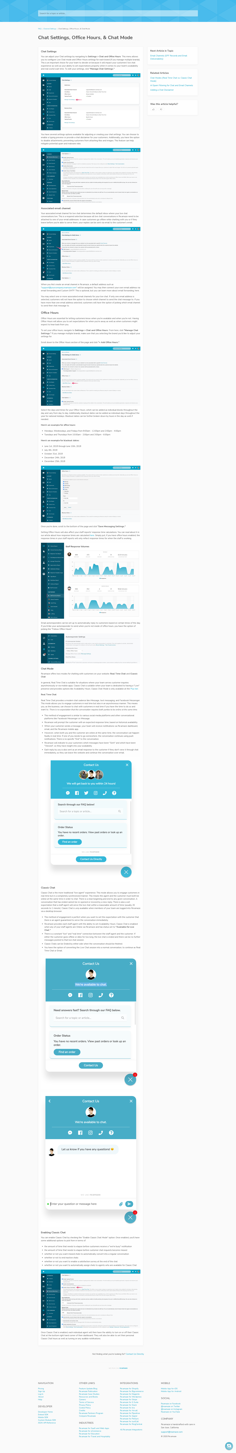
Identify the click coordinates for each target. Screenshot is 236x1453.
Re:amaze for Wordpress (130, 1397)
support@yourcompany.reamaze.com (59, 287)
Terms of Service (86, 1402)
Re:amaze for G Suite (129, 1402)
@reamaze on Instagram (171, 1409)
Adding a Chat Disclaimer (162, 90)
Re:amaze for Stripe (128, 1399)
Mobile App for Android (171, 1391)
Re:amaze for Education (89, 1433)
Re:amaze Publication (88, 1391)
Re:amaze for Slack (128, 1405)
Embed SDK (43, 1414)
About (40, 1397)
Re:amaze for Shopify (129, 1388)
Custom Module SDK (47, 1420)
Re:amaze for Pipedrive (130, 1413)
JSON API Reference (47, 1423)
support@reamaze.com (172, 1432)
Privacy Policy (85, 1405)
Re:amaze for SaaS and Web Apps (94, 1428)
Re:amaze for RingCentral (131, 1424)
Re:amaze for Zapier (128, 1416)
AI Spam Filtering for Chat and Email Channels (171, 85)
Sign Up (41, 1391)
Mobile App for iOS (169, 1388)
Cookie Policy (85, 1407)
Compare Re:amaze (87, 1416)
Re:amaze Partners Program (91, 1413)
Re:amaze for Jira (127, 1407)
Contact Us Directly (135, 1354)
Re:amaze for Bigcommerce (132, 1391)
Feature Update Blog (88, 1388)
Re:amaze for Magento (130, 1394)
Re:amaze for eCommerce (90, 1431)
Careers (82, 1399)
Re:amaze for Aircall (129, 1410)
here (92, 535)
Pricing (41, 1388)
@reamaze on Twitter (170, 1406)
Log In (40, 1394)
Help (40, 1399)
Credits (82, 1410)
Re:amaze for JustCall (129, 1421)
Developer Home (45, 1412)
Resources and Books (88, 1397)
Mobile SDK (43, 1417)
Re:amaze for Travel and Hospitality (94, 1436)
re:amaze (123, 1368)
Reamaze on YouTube (170, 1412)
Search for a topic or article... (53, 13)
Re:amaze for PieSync (129, 1418)
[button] (229, 1446)
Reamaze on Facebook (171, 1403)
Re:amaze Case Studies (89, 1394)
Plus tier (134, 688)
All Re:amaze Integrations (131, 1429)
